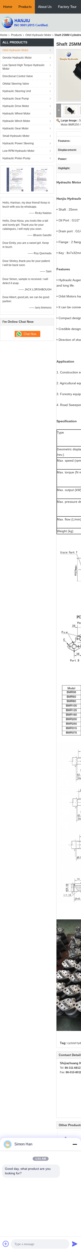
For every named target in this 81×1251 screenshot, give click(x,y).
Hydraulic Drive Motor (15, 106)
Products (25, 7)
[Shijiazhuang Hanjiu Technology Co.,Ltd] (25, 22)
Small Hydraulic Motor (15, 136)
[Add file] (6, 1244)
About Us (45, 7)
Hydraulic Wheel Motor (16, 113)
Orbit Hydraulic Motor (38, 35)
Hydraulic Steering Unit (16, 91)
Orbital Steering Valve (15, 83)
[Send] (74, 1244)
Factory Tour (67, 7)
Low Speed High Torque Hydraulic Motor (23, 67)
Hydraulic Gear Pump (15, 98)
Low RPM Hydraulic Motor (18, 150)
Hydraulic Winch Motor (16, 121)
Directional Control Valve (17, 76)
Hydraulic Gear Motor (15, 128)
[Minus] (74, 1144)
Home (7, 7)
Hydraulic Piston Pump (16, 158)
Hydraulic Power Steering (18, 143)
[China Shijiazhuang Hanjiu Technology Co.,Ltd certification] (14, 179)
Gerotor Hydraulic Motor (17, 57)
